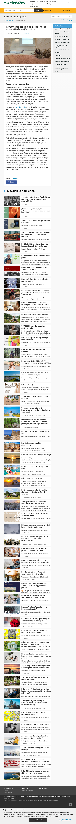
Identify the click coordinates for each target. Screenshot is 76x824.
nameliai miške (20, 107)
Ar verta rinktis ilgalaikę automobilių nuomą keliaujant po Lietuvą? (34, 737)
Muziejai (57, 52)
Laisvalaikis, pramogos (62, 50)
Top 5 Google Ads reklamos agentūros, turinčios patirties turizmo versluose (36, 667)
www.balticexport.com (52, 800)
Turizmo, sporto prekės (62, 69)
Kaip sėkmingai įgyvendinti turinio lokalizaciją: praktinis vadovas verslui (35, 561)
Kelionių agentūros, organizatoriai (61, 46)
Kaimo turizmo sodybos (62, 39)
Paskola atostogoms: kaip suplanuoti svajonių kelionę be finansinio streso (35, 304)
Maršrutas (30, 790)
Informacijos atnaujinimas (62, 796)
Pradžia (6, 790)
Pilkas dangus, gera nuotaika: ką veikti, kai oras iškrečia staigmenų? (35, 526)
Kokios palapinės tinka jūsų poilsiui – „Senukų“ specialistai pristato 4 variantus (34, 492)
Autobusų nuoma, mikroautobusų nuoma (35, 544)
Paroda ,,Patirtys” (28, 384)
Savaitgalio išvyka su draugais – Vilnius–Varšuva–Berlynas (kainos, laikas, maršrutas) (34, 703)
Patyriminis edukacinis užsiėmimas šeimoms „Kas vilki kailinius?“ (34, 631)
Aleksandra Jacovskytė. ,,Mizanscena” (35, 724)
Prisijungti (13, 798)
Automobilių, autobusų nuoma (61, 32)
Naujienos (33, 4)
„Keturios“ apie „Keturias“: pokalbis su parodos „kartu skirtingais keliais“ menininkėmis (35, 199)
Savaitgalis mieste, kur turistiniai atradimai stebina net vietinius (33, 503)
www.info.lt (7, 800)
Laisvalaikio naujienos (20, 191)
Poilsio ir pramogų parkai (62, 58)
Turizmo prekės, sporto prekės (32, 497)
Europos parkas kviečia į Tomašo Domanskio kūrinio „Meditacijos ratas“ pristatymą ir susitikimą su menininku (35, 422)
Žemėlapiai (52, 1)
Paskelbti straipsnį (66, 20)
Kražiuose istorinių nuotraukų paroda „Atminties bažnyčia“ (35, 268)
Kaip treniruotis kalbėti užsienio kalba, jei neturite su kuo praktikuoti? (35, 549)
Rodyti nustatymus (64, 819)
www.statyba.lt (32, 800)
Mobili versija (43, 788)
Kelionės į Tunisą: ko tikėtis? (31, 478)
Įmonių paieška (34, 1)
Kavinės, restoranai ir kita (62, 42)
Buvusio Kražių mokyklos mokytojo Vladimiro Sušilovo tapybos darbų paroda (34, 586)
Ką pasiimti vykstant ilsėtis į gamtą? (34, 314)
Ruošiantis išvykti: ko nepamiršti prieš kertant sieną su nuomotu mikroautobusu (35, 539)
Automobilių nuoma (29, 603)
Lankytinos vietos (52, 4)
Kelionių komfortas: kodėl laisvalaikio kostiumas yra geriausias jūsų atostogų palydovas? (36, 691)
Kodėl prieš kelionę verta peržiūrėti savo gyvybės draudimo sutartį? (34, 573)
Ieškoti (38, 10)
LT (68, 2)
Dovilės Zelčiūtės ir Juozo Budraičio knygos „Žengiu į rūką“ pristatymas (34, 245)
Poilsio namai (25, 33)
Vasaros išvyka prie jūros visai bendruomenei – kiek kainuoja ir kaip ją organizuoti (35, 410)
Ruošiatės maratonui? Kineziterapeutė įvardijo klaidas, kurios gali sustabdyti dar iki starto (35, 293)
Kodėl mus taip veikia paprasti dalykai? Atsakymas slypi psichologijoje (35, 620)
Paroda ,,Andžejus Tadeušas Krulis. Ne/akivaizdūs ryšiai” (34, 608)
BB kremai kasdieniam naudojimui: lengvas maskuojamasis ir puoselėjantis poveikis (36, 656)
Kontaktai (23, 796)
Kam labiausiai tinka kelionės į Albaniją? (36, 455)
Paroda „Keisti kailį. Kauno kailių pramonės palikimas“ (33, 713)
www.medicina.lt (41, 800)
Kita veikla (26, 368)
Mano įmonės (35, 6)
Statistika (6, 798)
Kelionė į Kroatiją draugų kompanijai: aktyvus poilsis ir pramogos (35, 772)
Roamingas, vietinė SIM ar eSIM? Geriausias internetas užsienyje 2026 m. (36, 362)
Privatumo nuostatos (32, 796)
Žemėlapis (67, 10)
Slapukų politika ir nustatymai (46, 796)
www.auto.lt (14, 800)
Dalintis (12, 182)
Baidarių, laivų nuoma (61, 36)
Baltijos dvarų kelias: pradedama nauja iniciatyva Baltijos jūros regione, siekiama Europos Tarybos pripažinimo (35, 644)
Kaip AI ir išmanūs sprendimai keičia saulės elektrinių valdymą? (34, 374)
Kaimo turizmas (41, 4)
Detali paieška (47, 10)
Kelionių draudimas (29, 579)
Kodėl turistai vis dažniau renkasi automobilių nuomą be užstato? (33, 596)
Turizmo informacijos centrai (61, 65)
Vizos (56, 71)
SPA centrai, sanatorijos (62, 61)
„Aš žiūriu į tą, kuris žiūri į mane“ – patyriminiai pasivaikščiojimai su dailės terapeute (35, 211)
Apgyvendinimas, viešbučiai (63, 29)
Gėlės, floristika (28, 626)
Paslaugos (58, 55)
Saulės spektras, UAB (13, 796)
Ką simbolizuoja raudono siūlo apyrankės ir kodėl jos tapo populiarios (35, 760)
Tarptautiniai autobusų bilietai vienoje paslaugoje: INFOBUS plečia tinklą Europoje (35, 234)
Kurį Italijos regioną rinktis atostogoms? (31, 444)
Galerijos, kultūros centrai (31, 404)
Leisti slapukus (39, 820)
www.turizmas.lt (23, 800)
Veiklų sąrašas (44, 1)
